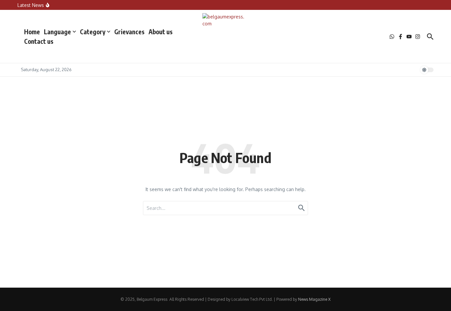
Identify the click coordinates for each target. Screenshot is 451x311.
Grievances (129, 32)
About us (161, 32)
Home (32, 32)
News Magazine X (314, 299)
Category (92, 32)
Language (57, 32)
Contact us (38, 41)
